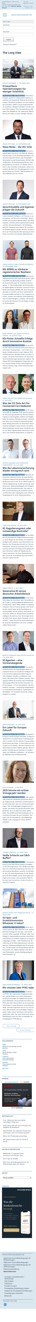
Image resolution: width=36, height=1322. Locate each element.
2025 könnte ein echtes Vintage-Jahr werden (16, 792)
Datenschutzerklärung (11, 1269)
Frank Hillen (8, 398)
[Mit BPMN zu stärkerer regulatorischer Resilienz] (19, 250)
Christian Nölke (9, 525)
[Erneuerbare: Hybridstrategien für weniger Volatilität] (19, 69)
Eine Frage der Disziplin (10, 1158)
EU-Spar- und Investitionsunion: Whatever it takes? (13, 920)
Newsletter (28, 6)
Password (6, 31)
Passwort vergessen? (10, 44)
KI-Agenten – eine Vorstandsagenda (12, 662)
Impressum (8, 1283)
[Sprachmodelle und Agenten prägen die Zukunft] (19, 189)
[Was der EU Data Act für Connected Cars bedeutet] (19, 384)
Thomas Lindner (9, 852)
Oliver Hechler (9, 204)
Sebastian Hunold (25, 398)
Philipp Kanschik (27, 655)
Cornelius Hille (23, 913)
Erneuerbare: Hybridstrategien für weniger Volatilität (14, 88)
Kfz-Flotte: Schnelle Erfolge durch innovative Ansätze (18, 340)
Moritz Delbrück (9, 655)
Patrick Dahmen (9, 463)
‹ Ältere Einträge (11, 1026)
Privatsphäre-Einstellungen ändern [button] (16, 1288)
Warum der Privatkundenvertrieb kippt (15, 1136)
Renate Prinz (8, 913)
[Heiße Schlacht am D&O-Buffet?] (19, 838)
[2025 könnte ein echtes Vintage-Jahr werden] (19, 772)
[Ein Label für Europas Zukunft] (19, 710)
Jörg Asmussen (8, 724)
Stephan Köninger (25, 264)
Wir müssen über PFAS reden (19, 987)
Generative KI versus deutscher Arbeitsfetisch (16, 592)
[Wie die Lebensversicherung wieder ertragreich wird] (19, 448)
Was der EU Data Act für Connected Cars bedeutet (17, 405)
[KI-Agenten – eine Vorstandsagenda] (19, 641)
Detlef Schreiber (9, 83)
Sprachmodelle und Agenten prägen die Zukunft (18, 208)
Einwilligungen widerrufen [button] (13, 1293)
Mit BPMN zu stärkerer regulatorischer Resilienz (17, 271)
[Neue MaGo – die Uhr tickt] (19, 129)
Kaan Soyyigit (8, 264)
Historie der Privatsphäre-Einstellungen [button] (18, 1291)
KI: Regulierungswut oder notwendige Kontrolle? (17, 530)
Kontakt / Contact (10, 1286)
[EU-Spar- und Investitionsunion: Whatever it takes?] (19, 898)
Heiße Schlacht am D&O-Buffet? (16, 857)
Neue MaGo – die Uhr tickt (17, 146)
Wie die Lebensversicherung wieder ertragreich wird (18, 469)
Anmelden (29, 8)
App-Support (9, 1281)
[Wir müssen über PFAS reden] (19, 970)
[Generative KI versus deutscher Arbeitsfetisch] (19, 574)
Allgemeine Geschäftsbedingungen (16, 1262)
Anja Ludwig (8, 334)
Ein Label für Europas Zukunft (14, 729)
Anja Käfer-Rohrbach (11, 985)
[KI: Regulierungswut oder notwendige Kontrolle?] (19, 511)
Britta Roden (8, 787)
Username (6, 25)
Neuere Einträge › (25, 1030)
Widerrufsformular (10, 1271)
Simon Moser (8, 588)
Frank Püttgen (9, 144)
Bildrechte (8, 1296)
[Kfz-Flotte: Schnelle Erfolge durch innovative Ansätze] (19, 319)
